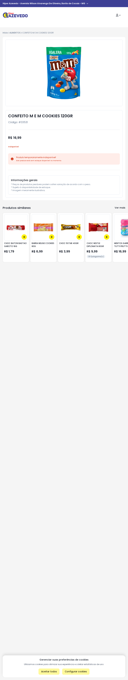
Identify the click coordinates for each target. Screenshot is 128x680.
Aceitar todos (49, 671)
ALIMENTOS (15, 32)
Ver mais (120, 207)
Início (5, 32)
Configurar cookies (76, 671)
